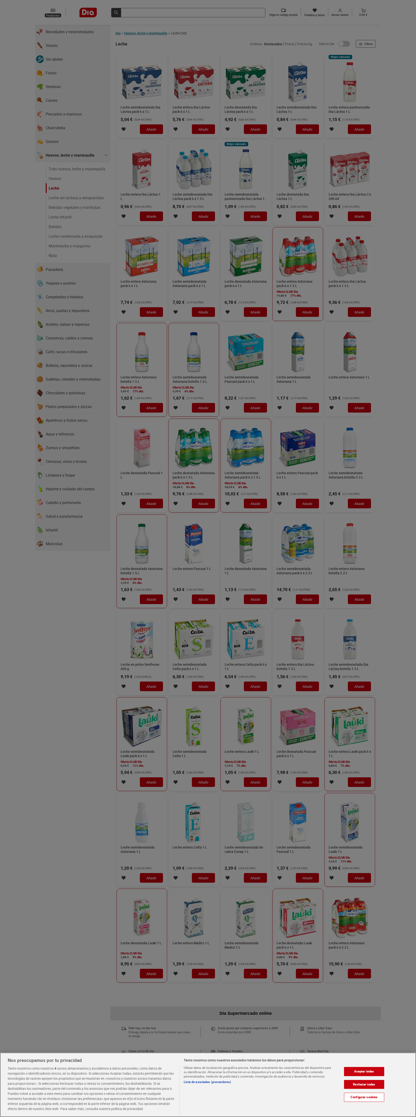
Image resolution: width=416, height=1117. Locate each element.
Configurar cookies (364, 1097)
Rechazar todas (364, 1084)
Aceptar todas (364, 1071)
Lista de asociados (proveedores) (207, 1082)
